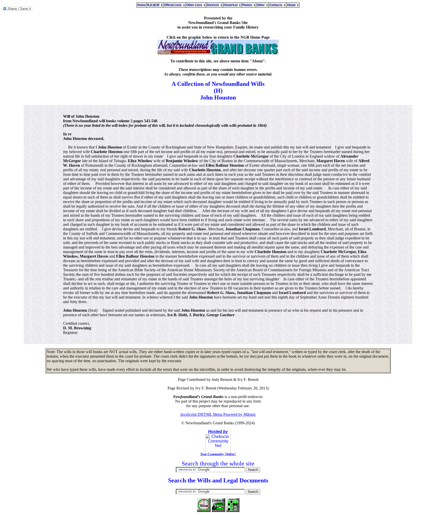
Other (261, 5)
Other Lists (195, 5)
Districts (214, 5)
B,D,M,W (154, 5)
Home (141, 5)
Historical (231, 5)
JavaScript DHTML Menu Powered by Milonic (218, 414)
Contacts (276, 5)
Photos (248, 5)
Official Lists (173, 5)
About (292, 5)
